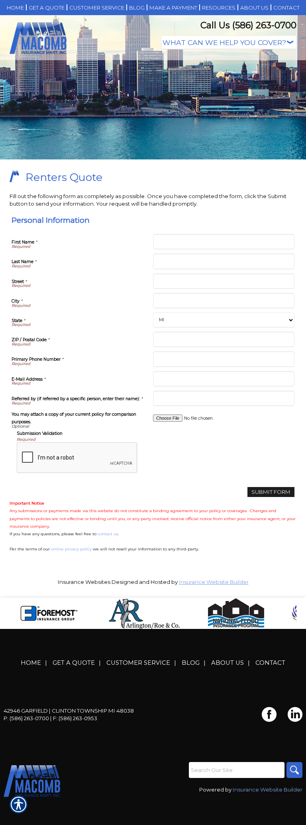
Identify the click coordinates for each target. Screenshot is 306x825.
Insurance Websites (84, 582)
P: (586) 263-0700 (26, 718)
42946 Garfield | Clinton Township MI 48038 (69, 710)
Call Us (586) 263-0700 (248, 25)
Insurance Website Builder (214, 582)
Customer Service (138, 662)
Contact (270, 662)
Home (31, 662)
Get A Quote (74, 662)
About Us (227, 662)
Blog (191, 662)
